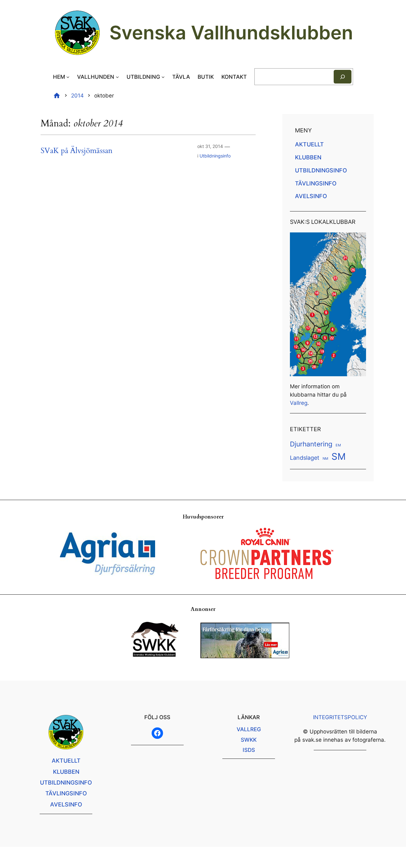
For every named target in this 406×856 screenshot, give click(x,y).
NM (325, 459)
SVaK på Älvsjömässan (77, 151)
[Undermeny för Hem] (67, 76)
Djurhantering (311, 444)
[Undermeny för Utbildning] (163, 76)
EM (338, 445)
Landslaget (304, 457)
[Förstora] (358, 240)
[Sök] (342, 77)
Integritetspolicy (340, 717)
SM (338, 456)
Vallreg (298, 403)
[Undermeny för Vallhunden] (117, 76)
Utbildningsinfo (215, 155)
